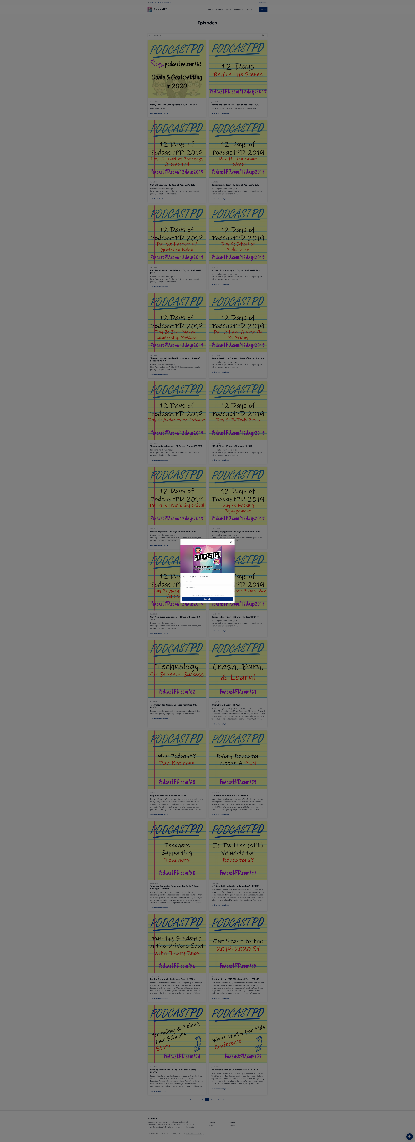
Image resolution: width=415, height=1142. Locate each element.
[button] (231, 542)
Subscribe (207, 599)
